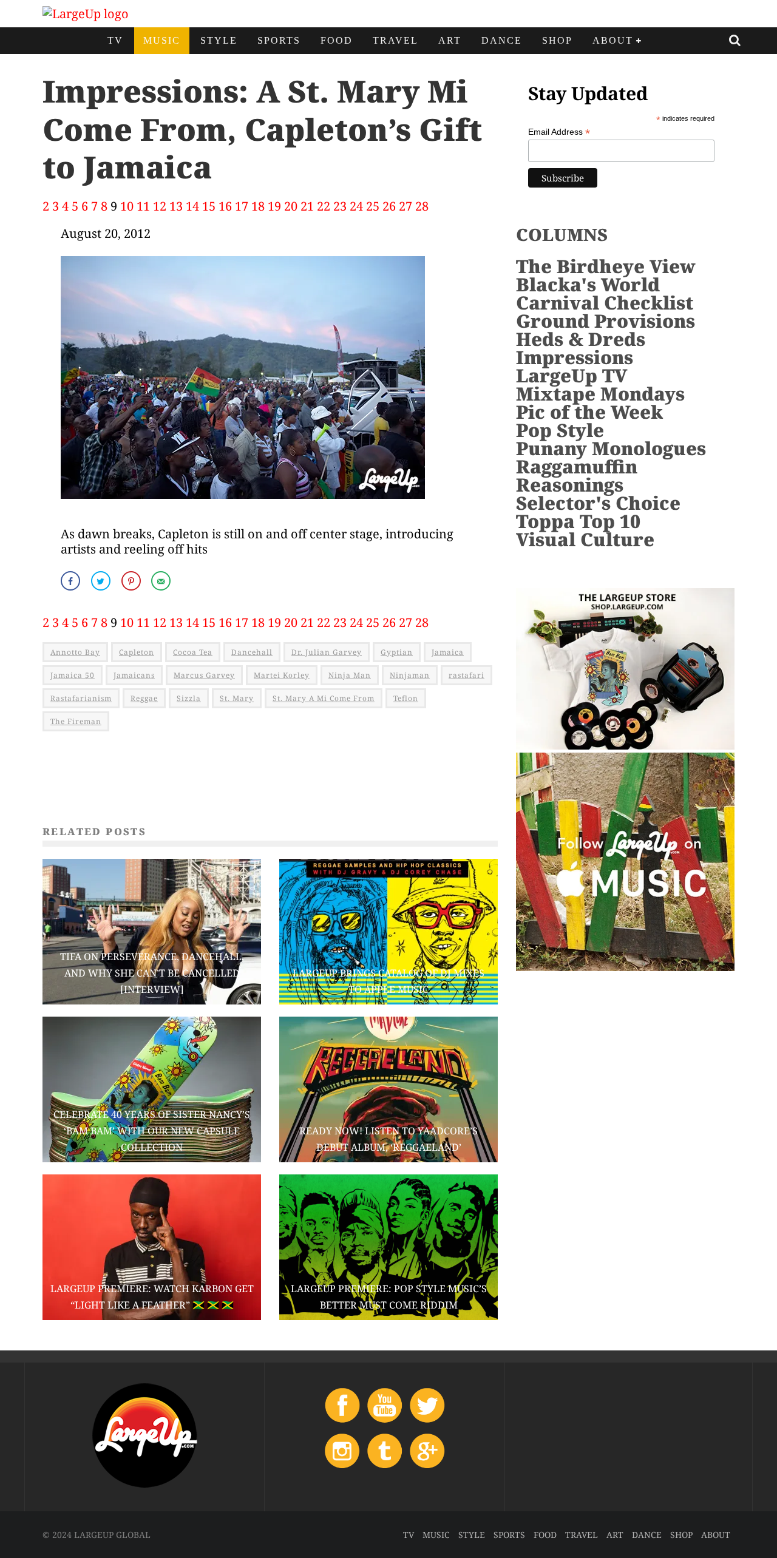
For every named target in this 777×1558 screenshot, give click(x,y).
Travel (395, 40)
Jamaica (448, 652)
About (612, 40)
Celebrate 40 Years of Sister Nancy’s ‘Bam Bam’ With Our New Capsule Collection (151, 1131)
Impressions (574, 357)
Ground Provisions (605, 320)
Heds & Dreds (580, 339)
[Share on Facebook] (72, 581)
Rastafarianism (81, 698)
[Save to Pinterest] (132, 581)
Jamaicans (134, 675)
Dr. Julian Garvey (326, 652)
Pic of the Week (589, 411)
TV (115, 40)
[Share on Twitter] (102, 581)
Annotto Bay (75, 652)
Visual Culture (585, 539)
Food (337, 40)
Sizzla (189, 698)
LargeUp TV (571, 375)
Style (218, 40)
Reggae (144, 698)
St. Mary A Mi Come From (324, 698)
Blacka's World (588, 284)
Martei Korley (282, 675)
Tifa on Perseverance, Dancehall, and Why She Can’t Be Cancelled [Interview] (152, 973)
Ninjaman (410, 675)
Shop (557, 40)
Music (161, 40)
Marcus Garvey (204, 675)
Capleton (136, 652)
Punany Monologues (611, 448)
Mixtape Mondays (600, 393)
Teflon (405, 698)
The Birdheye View (606, 266)
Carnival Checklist (604, 302)
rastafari (466, 675)
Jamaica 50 (72, 675)
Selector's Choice (598, 502)
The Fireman (75, 721)
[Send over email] (162, 581)
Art (449, 40)
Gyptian (397, 652)
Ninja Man (349, 675)
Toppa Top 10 (578, 521)
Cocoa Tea (192, 652)
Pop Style (560, 430)
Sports (278, 40)
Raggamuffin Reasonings (576, 475)
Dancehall (252, 652)
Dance (501, 40)
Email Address (559, 132)
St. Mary (237, 698)
